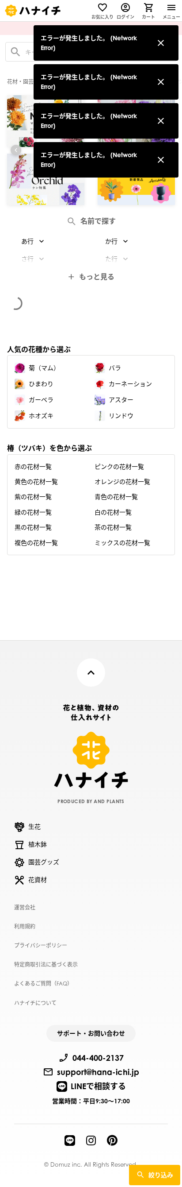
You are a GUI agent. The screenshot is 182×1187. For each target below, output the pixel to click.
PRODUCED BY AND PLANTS (91, 801)
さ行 (27, 259)
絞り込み (160, 1175)
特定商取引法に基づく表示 (46, 964)
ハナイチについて (35, 1003)
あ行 (27, 241)
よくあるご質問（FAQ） (43, 983)
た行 (111, 259)
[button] (16, 150)
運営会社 (24, 907)
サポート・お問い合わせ (91, 1033)
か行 (111, 241)
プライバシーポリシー (40, 945)
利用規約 (24, 926)
